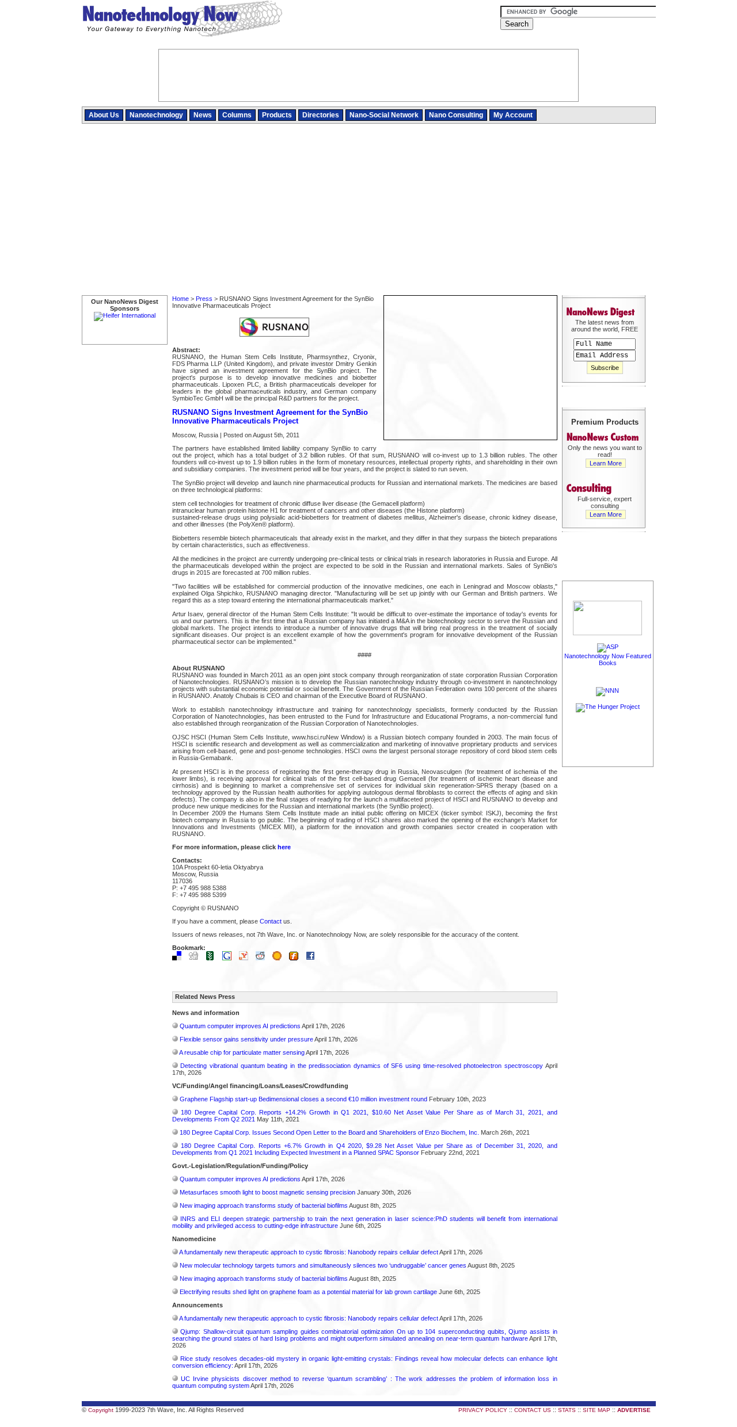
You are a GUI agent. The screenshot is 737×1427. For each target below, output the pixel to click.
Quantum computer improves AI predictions (240, 1025)
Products (277, 115)
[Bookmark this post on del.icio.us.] (179, 958)
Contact (271, 921)
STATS (567, 1410)
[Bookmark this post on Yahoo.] (246, 958)
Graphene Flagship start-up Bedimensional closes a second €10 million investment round (303, 1099)
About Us (104, 115)
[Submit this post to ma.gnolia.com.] (279, 958)
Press (204, 298)
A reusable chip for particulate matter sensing (242, 1052)
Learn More (606, 463)
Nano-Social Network (384, 115)
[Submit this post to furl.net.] (296, 958)
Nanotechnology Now (182, 20)
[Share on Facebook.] (313, 958)
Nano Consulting (456, 115)
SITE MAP (596, 1410)
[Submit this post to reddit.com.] (263, 958)
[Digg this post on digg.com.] (196, 958)
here (284, 847)
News (202, 115)
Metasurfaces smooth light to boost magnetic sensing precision (267, 1192)
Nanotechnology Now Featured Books (607, 659)
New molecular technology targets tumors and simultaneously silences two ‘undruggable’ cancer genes (323, 1265)
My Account (513, 115)
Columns (237, 115)
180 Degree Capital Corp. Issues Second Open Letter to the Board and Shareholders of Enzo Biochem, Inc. (329, 1132)
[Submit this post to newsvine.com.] (213, 958)
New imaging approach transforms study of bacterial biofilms (264, 1205)
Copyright (100, 1410)
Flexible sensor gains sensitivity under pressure (246, 1039)
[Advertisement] (369, 210)
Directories (320, 115)
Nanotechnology (156, 115)
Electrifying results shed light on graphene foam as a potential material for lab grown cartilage (308, 1291)
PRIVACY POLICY (482, 1410)
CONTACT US (532, 1410)
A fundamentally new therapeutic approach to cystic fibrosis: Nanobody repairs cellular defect (308, 1252)
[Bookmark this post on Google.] (229, 958)
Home (180, 298)
